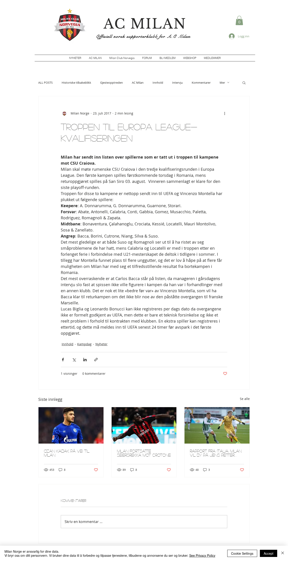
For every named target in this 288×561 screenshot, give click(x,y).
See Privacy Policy (202, 555)
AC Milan (138, 83)
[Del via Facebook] (63, 359)
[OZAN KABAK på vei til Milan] (71, 425)
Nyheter (101, 344)
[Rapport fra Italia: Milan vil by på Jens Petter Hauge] (217, 425)
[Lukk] (282, 553)
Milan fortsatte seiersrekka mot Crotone (144, 453)
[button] (239, 20)
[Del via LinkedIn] (85, 359)
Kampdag (84, 344)
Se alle (245, 399)
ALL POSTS (45, 83)
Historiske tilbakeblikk (76, 83)
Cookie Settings (242, 553)
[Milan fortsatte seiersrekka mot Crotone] (144, 425)
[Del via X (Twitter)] (74, 359)
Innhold (158, 83)
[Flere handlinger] (224, 113)
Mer (222, 83)
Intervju (177, 83)
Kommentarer (201, 83)
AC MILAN (145, 24)
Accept (268, 553)
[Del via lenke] (96, 359)
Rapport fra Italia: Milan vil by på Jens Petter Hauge (216, 453)
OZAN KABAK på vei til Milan (66, 453)
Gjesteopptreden (111, 83)
